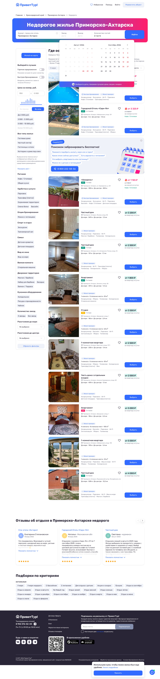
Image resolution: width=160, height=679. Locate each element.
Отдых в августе (42, 590)
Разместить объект (133, 5)
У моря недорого (35, 586)
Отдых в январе (24, 594)
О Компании (52, 620)
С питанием (66, 586)
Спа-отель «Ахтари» (28, 530)
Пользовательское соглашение (89, 660)
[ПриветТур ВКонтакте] (18, 642)
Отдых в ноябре (78, 594)
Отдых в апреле (24, 590)
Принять (118, 673)
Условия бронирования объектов (133, 660)
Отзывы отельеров (55, 631)
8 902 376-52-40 (24, 624)
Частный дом (87, 212)
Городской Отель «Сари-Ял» (95, 108)
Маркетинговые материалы (58, 628)
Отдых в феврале (41, 599)
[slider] (19, 104)
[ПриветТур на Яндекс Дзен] (23, 642)
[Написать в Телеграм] (35, 624)
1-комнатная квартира (92, 342)
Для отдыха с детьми (84, 586)
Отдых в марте (96, 594)
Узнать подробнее (110, 667)
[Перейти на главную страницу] (27, 6)
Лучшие (118, 586)
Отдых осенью (106, 590)
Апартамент (87, 277)
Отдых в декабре (42, 594)
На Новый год (58, 590)
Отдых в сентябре (133, 586)
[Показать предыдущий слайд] (51, 87)
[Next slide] (142, 520)
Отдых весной (90, 590)
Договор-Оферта (54, 616)
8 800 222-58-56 (66, 169)
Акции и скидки (104, 586)
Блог (50, 624)
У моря (53, 68)
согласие (100, 632)
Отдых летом (122, 590)
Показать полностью (27, 551)
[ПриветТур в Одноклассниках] (29, 642)
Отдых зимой (74, 590)
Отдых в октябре (61, 594)
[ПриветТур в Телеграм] (35, 642)
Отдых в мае (111, 594)
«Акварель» (87, 180)
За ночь (38, 109)
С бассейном (51, 586)
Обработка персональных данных (110, 660)
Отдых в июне (127, 594)
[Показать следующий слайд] (76, 87)
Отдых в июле (23, 599)
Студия (84, 310)
